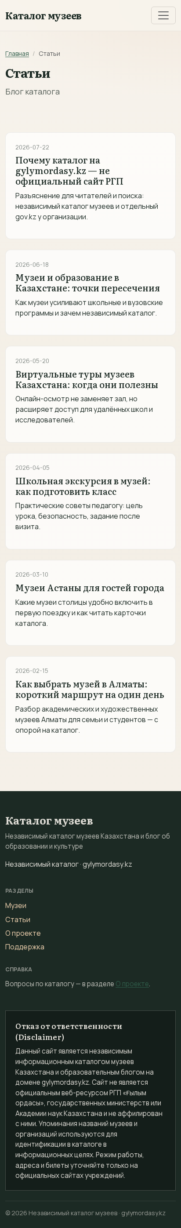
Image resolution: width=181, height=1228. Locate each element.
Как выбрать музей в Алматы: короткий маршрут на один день (89, 689)
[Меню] (163, 15)
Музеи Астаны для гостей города (89, 587)
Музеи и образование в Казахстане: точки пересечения (87, 282)
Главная (17, 53)
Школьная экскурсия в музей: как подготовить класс (83, 486)
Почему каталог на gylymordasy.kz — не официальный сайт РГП (69, 170)
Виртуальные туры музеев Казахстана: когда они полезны (86, 379)
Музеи (15, 905)
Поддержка (24, 947)
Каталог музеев (43, 15)
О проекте (23, 933)
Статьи (17, 919)
